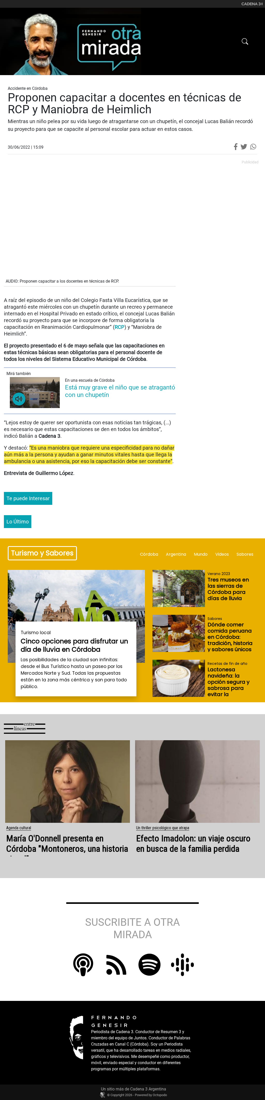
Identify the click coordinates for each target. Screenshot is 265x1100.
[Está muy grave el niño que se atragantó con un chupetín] (35, 392)
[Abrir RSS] (116, 971)
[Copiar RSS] (83, 964)
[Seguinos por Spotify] (149, 971)
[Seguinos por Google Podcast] (182, 964)
